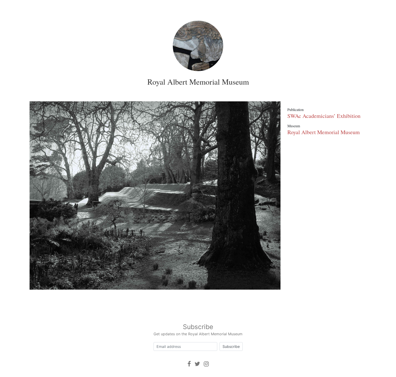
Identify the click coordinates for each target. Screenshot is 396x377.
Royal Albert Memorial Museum (198, 81)
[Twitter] (197, 363)
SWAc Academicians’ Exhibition (323, 115)
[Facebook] (189, 363)
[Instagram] (206, 363)
